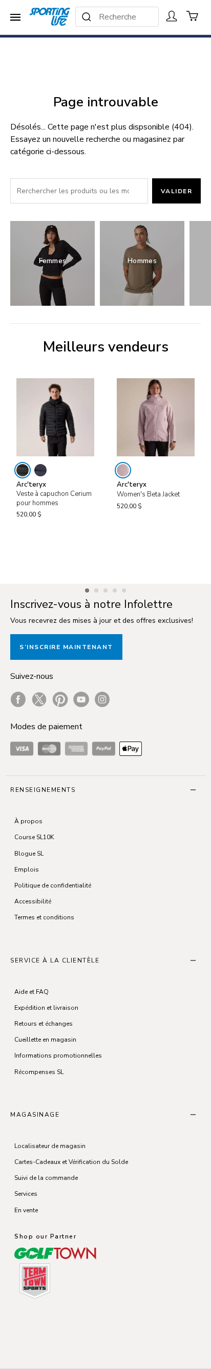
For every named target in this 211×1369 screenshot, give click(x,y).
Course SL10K (34, 837)
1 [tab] (88, 588)
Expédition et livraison (46, 1008)
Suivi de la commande (46, 1178)
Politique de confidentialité (52, 885)
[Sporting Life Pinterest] (60, 699)
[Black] (22, 470)
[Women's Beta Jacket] (156, 417)
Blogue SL (29, 853)
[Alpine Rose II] (123, 470)
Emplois (26, 869)
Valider (177, 191)
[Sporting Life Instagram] (102, 699)
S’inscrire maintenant (66, 647)
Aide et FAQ (31, 992)
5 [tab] (125, 588)
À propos (28, 821)
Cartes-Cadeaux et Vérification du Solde (71, 1162)
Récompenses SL (39, 1072)
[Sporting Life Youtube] (81, 699)
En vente (26, 1210)
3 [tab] (106, 588)
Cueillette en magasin (45, 1039)
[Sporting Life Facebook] (18, 699)
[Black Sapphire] (40, 470)
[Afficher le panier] (192, 16)
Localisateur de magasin (50, 1146)
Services (25, 1194)
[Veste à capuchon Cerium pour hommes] (55, 417)
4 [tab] (116, 588)
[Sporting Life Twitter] (39, 699)
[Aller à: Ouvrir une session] (171, 16)
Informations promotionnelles (58, 1055)
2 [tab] (97, 588)
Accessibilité (32, 901)
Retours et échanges (43, 1024)
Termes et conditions (44, 917)
